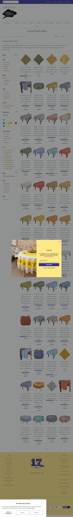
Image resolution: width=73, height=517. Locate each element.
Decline (36, 512)
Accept (22, 512)
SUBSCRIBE (49, 264)
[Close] (59, 241)
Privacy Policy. (31, 508)
